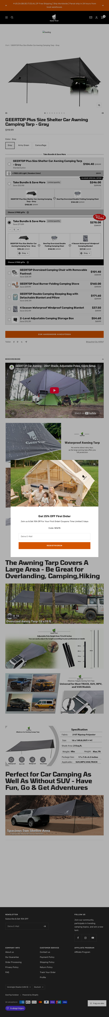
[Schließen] (94, 464)
